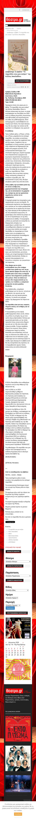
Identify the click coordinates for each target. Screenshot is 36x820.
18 (9, 653)
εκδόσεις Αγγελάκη (13, 540)
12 (12, 651)
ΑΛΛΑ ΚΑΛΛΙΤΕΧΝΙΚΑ (23, 81)
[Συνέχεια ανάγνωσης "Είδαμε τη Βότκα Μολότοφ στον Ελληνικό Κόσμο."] (18, 758)
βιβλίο (10, 533)
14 (18, 651)
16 (23, 651)
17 (6, 653)
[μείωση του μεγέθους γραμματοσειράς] (21, 87)
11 (9, 651)
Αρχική (19, 28)
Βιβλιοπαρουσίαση (13, 535)
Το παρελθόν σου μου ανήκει (15, 529)
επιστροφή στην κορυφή (13, 547)
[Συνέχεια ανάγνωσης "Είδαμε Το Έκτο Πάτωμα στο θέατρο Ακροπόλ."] (18, 728)
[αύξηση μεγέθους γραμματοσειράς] (23, 87)
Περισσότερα (18, 817)
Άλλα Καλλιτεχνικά (12, 30)
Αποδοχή (18, 814)
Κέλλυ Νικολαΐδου (13, 531)
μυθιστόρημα (11, 542)
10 (6, 651)
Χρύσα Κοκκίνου (19, 83)
